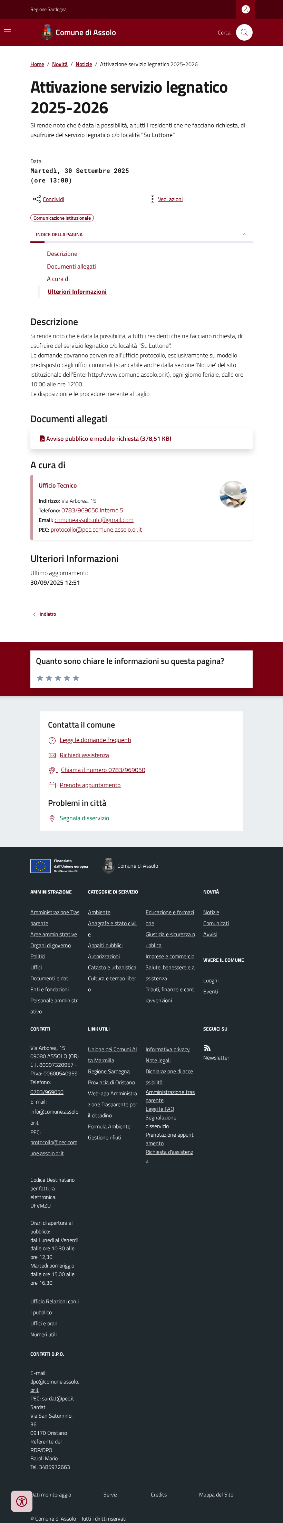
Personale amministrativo (54, 1005)
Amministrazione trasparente (170, 1096)
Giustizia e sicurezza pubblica (170, 939)
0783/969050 (47, 1092)
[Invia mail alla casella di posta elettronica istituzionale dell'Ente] (55, 1117)
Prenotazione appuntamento (170, 1138)
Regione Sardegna (48, 9)
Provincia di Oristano (111, 1082)
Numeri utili (43, 1334)
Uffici (36, 967)
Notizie (84, 64)
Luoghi (210, 980)
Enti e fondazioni (49, 989)
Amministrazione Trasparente (54, 917)
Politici (37, 956)
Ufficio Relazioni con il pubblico (54, 1306)
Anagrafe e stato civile (112, 928)
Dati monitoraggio (50, 1494)
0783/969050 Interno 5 (92, 510)
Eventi (210, 991)
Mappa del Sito (216, 1494)
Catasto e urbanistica (112, 967)
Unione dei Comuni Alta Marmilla (112, 1054)
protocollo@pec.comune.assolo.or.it (96, 529)
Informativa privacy (168, 1049)
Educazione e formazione (170, 917)
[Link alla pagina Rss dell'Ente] (207, 1048)
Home (37, 64)
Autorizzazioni (104, 956)
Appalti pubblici (105, 945)
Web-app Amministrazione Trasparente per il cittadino (112, 1104)
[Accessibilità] (21, 1501)
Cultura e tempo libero (112, 983)
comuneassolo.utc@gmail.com (94, 519)
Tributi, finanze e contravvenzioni (170, 994)
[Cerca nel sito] (242, 32)
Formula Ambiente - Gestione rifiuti (111, 1131)
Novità (60, 64)
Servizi (111, 1494)
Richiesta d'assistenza (169, 1156)
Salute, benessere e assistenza (170, 972)
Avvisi (210, 934)
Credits (159, 1494)
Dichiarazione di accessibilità (169, 1076)
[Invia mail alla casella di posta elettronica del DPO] (55, 1386)
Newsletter (216, 1057)
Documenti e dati (49, 978)
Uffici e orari (43, 1323)
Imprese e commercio (170, 956)
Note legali (158, 1060)
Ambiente (99, 912)
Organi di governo (50, 945)
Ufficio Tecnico (58, 485)
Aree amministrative (53, 934)
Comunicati (216, 923)
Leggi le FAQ (160, 1109)
